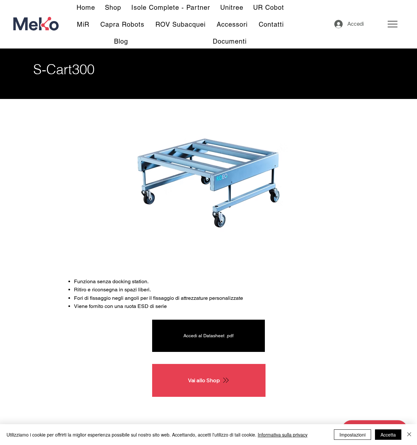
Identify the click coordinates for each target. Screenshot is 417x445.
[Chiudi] (409, 434)
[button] (230, 41)
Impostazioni (352, 434)
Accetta (388, 434)
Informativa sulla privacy (283, 434)
